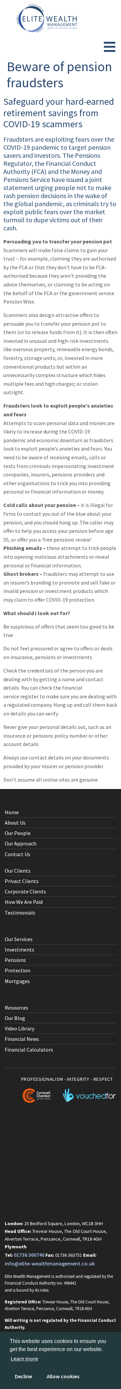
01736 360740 (29, 1254)
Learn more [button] (24, 1358)
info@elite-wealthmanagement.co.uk (50, 1263)
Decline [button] (23, 1376)
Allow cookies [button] (63, 1376)
